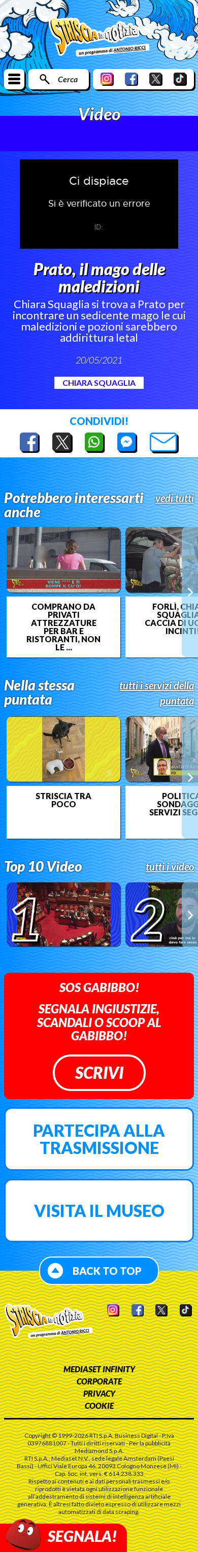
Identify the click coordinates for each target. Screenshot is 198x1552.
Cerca (68, 79)
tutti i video (170, 867)
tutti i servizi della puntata (156, 693)
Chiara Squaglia (99, 382)
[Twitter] (155, 79)
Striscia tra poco (63, 800)
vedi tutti (174, 498)
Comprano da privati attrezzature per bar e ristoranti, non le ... (63, 627)
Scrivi (99, 1072)
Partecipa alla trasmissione (99, 1139)
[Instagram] (107, 79)
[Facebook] (131, 79)
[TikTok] (180, 79)
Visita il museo (99, 1210)
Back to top (107, 1271)
